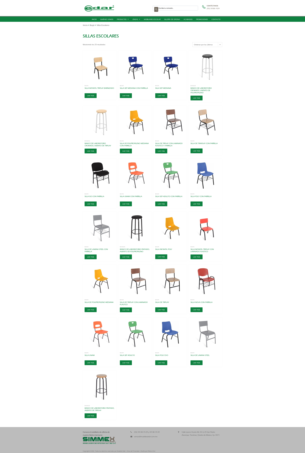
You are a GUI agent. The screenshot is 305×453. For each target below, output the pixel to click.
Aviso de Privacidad (133, 451)
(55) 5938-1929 (212, 8)
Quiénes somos (106, 19)
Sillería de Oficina (172, 19)
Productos (122, 19)
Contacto (215, 19)
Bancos (193, 85)
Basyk (92, 25)
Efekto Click (151, 451)
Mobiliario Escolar (152, 19)
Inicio (94, 19)
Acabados (188, 19)
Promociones (202, 19)
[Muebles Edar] (99, 11)
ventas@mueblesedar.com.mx (145, 436)
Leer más (90, 95)
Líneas (135, 19)
